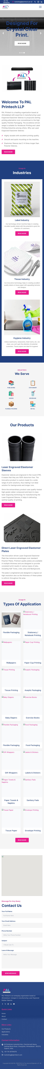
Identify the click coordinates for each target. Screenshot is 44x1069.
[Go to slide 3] (24, 52)
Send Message (10, 973)
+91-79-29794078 (6, 1)
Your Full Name (7, 911)
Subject (4, 940)
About (4, 1016)
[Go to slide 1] (20, 52)
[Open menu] (40, 7)
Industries (5, 1034)
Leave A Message (8, 950)
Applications (6, 1032)
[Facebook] (32, 2)
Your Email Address (8, 921)
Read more (22, 43)
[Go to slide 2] (22, 52)
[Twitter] (35, 2)
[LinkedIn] (42, 2)
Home (4, 1013)
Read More (8, 152)
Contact (4, 1019)
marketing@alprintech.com (22, 2)
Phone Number (7, 931)
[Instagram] (38, 2)
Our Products (6, 1029)
